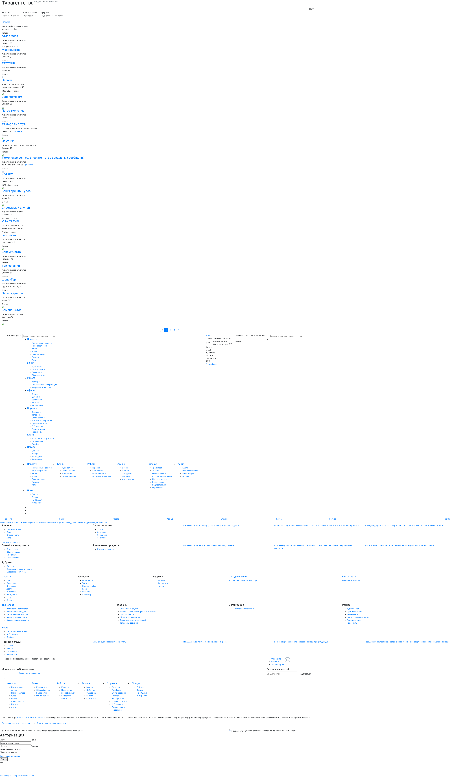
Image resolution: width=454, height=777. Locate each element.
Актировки (37, 459)
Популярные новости (42, 343)
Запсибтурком (12, 96)
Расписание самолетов (17, 608)
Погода (35, 357)
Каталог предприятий (42, 420)
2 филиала (17, 131)
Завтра (35, 453)
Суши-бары (87, 594)
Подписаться (305, 674)
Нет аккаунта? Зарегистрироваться (17, 775)
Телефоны (36, 415)
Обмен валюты (39, 375)
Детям (10, 589)
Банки (30, 362)
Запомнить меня (9, 752)
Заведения (37, 399)
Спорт (9, 597)
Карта (30, 434)
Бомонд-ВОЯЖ (12, 310)
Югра (34, 348)
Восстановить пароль (10, 756)
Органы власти (127, 614)
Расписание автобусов (17, 614)
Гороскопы (37, 432)
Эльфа (6, 22)
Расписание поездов (16, 611)
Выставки (11, 591)
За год (100, 529)
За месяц (101, 532)
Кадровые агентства (41, 387)
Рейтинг (6, 16)
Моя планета (11, 49)
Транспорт (37, 412)
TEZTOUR (8, 63)
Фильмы (35, 402)
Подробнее (211, 364)
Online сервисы (39, 417)
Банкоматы (37, 372)
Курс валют (37, 366)
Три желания (11, 265)
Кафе (84, 589)
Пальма (7, 80)
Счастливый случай (16, 207)
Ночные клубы (89, 586)
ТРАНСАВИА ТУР (14, 124)
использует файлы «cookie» (30, 717)
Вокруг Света (11, 252)
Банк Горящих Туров (16, 191)
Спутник (8, 141)
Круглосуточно (30, 16)
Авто (34, 360)
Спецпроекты (38, 354)
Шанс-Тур (9, 279)
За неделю (102, 535)
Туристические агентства (52, 16)
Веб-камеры (37, 426)
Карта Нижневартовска (43, 438)
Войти (447, 519)
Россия (35, 351)
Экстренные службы (129, 608)
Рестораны (87, 591)
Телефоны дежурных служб (133, 620)
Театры (85, 583)
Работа (31, 378)
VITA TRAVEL (11, 221)
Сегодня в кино (238, 576)
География (9, 235)
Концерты (11, 583)
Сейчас (35, 451)
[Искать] (301, 336)
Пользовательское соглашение (16, 723)
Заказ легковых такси (17, 617)
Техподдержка (278, 664)
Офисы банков (38, 369)
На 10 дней (37, 456)
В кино (35, 394)
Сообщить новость (11, 542)
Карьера (36, 382)
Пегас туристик (13, 110)
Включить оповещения (29, 673)
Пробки (35, 444)
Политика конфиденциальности (51, 723)
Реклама (275, 661)
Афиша (31, 390)
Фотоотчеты (37, 405)
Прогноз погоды (39, 423)
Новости (32, 339)
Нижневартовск (39, 346)
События (36, 397)
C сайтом (15, 16)
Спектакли (12, 586)
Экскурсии (12, 594)
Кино (9, 580)
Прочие (10, 600)
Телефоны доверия (129, 623)
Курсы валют (13, 549)
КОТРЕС (7, 174)
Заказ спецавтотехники (18, 620)
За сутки (101, 538)
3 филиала (28, 164)
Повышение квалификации (44, 384)
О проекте (276, 659)
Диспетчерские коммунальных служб (137, 611)
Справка (32, 408)
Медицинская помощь (130, 617)
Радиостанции (38, 429)
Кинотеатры (87, 580)
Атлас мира (10, 36)
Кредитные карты (105, 549)
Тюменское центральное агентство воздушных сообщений (43, 157)
